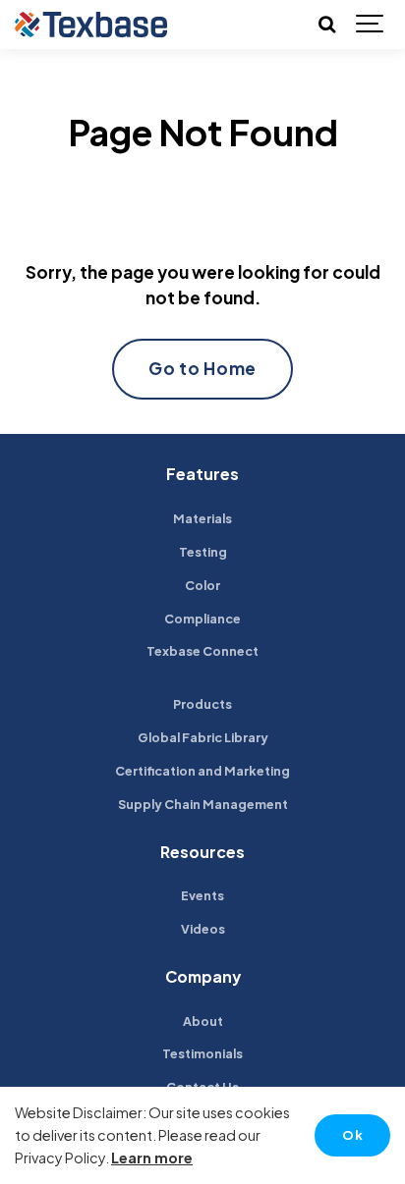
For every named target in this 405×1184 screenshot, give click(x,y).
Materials (202, 518)
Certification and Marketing (202, 771)
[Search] (326, 24)
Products (202, 704)
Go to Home (202, 368)
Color (202, 585)
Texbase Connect (202, 651)
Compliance (202, 618)
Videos (203, 929)
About (203, 1021)
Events (202, 895)
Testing (203, 552)
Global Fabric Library (203, 737)
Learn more (152, 1157)
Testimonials (202, 1053)
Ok (352, 1135)
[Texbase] (91, 24)
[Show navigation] (370, 24)
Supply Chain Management (203, 804)
